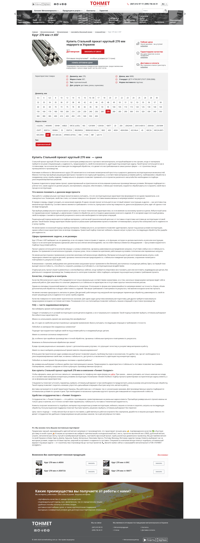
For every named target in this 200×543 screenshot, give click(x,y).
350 (160, 111)
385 (49, 116)
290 (125, 111)
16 (85, 98)
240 (90, 111)
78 (73, 107)
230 (84, 111)
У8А (79, 135)
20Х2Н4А (128, 126)
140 (154, 107)
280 (113, 111)
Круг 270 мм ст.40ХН (54, 462)
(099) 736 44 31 (151, 4)
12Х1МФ (91, 126)
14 (73, 98)
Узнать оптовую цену (82, 62)
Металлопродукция (121, 527)
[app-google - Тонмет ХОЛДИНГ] (36, 4)
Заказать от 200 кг (92, 51)
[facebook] (63, 4)
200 (67, 111)
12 (67, 98)
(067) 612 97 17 (136, 4)
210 (73, 111)
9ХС (83, 126)
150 (38, 111)
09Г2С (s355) (75, 126)
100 (113, 107)
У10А (86, 135)
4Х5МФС (48, 126)
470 (79, 116)
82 (85, 107)
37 (67, 102)
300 (131, 111)
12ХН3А (101, 126)
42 (85, 102)
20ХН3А (151, 126)
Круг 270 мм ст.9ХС (120, 462)
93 (102, 107)
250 (96, 111)
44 (96, 102)
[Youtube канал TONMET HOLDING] (58, 4)
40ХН (116, 130)
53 (137, 102)
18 (104, 98)
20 (110, 98)
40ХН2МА (124, 130)
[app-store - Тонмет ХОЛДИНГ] (46, 4)
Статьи (116, 530)
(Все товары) (163, 455)
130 (149, 107)
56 (149, 102)
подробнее (144, 46)
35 (56, 102)
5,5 (38, 98)
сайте (112, 374)
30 (157, 98)
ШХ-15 (99, 135)
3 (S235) (40, 126)
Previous (15, 14)
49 (114, 102)
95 (108, 107)
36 (61, 102)
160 (43, 111)
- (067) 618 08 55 (96, 527)
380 (43, 116)
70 (56, 107)
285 (119, 111)
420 (67, 116)
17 (98, 98)
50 (120, 102)
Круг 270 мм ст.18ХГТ (121, 470)
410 (61, 116)
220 (79, 111)
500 (84, 116)
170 (49, 111)
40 (79, 102)
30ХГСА (47, 130)
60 (38, 107)
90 (96, 107)
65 (44, 107)
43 (91, 102)
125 (143, 107)
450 (73, 116)
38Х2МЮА (79, 130)
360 (38, 116)
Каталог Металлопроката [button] (45, 10)
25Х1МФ (159, 126)
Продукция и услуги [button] (72, 10)
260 (102, 111)
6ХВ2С (64, 126)
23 (128, 98)
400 (55, 116)
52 (131, 102)
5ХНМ (57, 126)
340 (154, 111)
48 (108, 102)
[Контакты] (128, 4)
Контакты (91, 10)
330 (149, 111)
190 (61, 111)
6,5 (50, 98)
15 (79, 98)
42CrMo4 (134, 130)
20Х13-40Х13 (140, 126)
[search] (166, 10)
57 (155, 102)
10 (61, 98)
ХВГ (92, 135)
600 (96, 116)
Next (185, 14)
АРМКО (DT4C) (70, 135)
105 (119, 107)
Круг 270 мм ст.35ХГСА (55, 470)
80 (79, 107)
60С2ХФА (40, 135)
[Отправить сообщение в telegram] (60, 4)
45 (102, 102)
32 (38, 102)
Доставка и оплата (148, 530)
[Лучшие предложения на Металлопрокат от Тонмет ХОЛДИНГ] (100, 4)
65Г (48, 135)
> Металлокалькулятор (130, 540)
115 (131, 107)
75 (67, 107)
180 (55, 111)
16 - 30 (91, 98)
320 (143, 111)
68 (50, 107)
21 (116, 98)
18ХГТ (108, 126)
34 (50, 102)
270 (108, 111)
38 (73, 102)
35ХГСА (69, 130)
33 (44, 102)
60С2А (149, 130)
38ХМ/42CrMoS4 (92, 130)
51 (126, 102)
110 (125, 107)
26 (145, 98)
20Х (121, 126)
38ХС (103, 130)
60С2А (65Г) (158, 130)
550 (90, 116)
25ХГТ (39, 130)
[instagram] (65, 4)
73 (61, 107)
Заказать (91, 463)
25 (139, 98)
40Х (109, 130)
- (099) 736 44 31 (96, 530)
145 (160, 107)
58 (161, 102)
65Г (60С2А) (56, 135)
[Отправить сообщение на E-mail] (55, 4)
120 (137, 107)
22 (122, 98)
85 (91, 107)
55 (143, 102)
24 (133, 98)
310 (137, 111)
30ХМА (55, 130)
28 (151, 98)
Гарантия (104, 10)
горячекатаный (43, 144)
